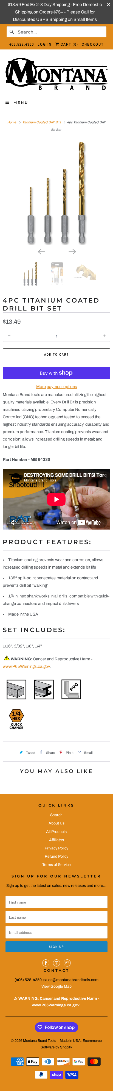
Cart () (68, 44)
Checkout (93, 44)
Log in (45, 44)
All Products (56, 832)
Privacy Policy (56, 848)
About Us (56, 823)
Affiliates (56, 840)
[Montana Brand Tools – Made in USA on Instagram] (56, 963)
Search (56, 815)
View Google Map (56, 986)
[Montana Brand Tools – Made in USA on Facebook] (45, 963)
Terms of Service (56, 865)
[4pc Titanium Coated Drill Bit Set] (56, 192)
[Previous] (41, 251)
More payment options (56, 386)
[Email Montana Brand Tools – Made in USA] (67, 963)
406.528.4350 (21, 44)
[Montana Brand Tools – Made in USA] (56, 74)
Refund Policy (56, 856)
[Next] (72, 251)
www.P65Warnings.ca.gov (26, 666)
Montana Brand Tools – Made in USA (52, 1041)
